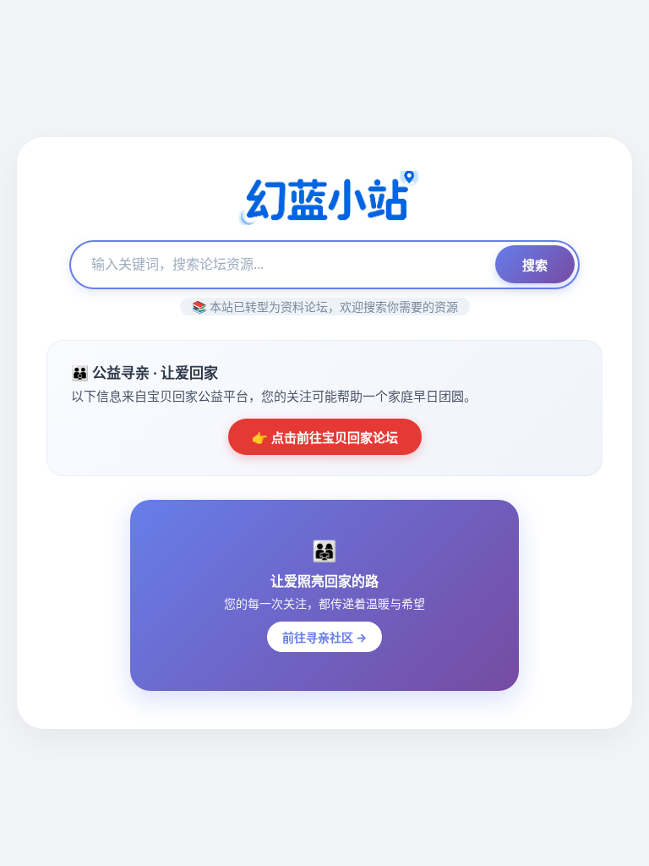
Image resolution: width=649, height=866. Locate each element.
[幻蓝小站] (324, 199)
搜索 (535, 265)
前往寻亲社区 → (324, 637)
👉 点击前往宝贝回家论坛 (325, 438)
